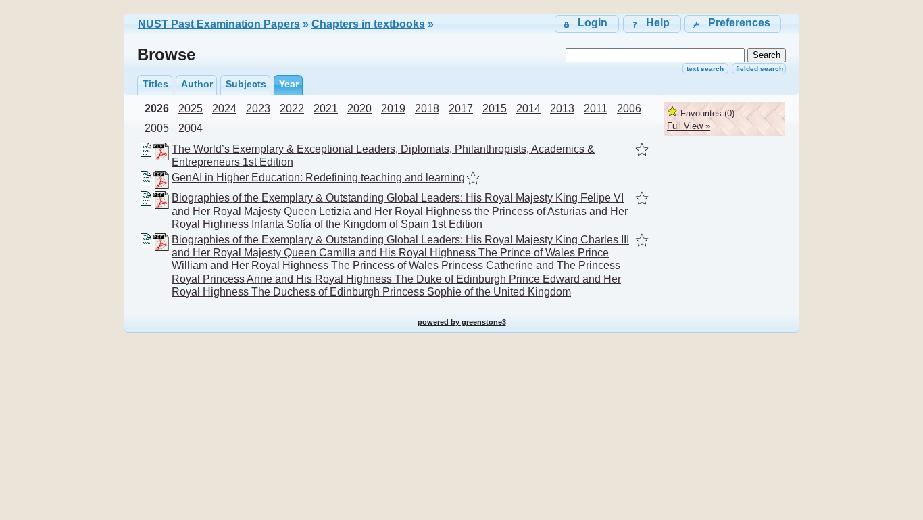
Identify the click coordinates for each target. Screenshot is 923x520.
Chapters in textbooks (368, 24)
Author (197, 83)
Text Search (705, 68)
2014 (528, 108)
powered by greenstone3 (462, 322)
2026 (157, 108)
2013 (562, 108)
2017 (461, 108)
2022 (292, 108)
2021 (326, 108)
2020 (359, 108)
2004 (190, 128)
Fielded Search (759, 68)
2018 (427, 108)
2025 (190, 108)
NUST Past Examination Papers (219, 24)
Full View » (688, 126)
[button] (732, 24)
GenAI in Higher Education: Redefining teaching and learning (318, 177)
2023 (258, 108)
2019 (393, 108)
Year (289, 83)
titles (155, 83)
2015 (494, 108)
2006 (629, 108)
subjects (246, 83)
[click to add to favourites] (642, 149)
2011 (595, 108)
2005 (157, 128)
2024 (224, 108)
